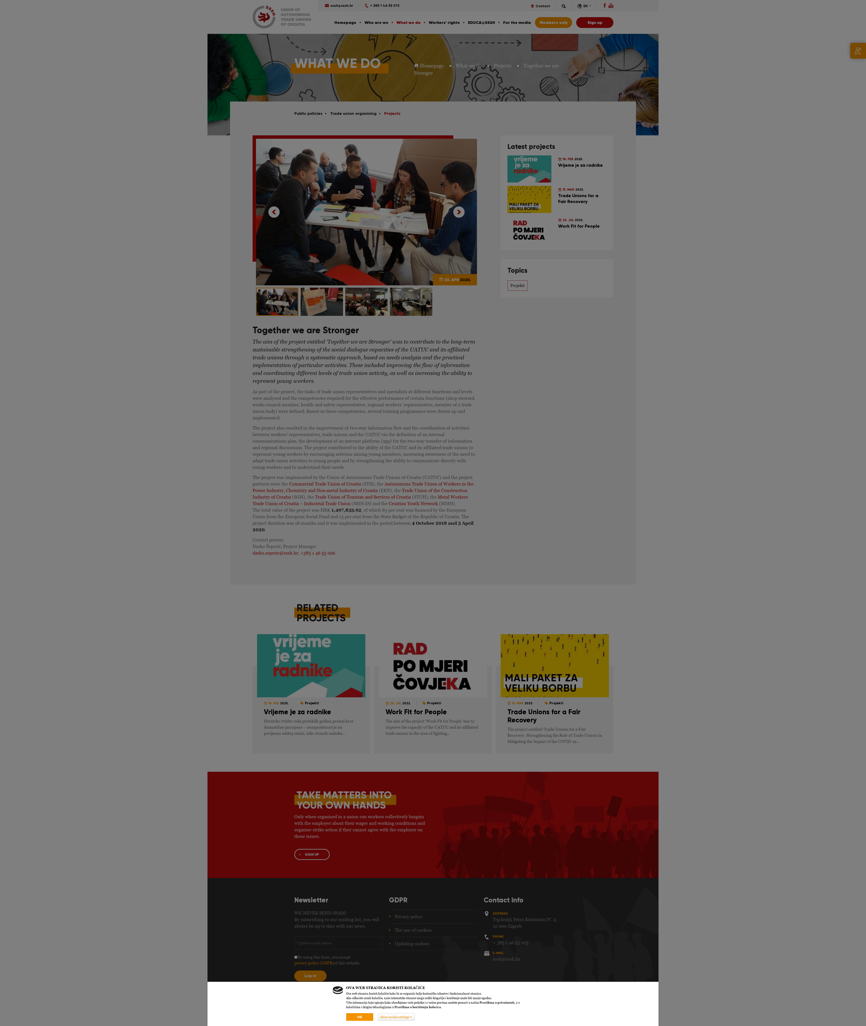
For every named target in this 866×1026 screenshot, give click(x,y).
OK (359, 1017)
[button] (396, 1017)
